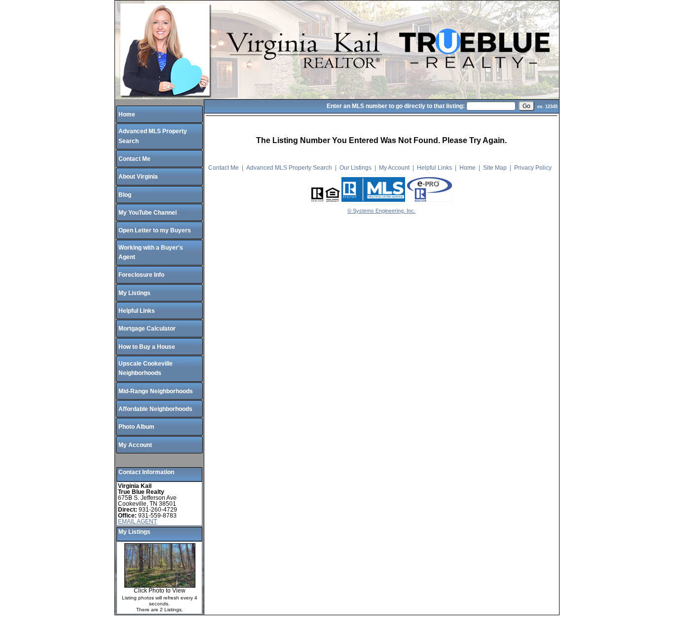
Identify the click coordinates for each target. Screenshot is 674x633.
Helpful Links (136, 310)
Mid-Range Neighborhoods (155, 391)
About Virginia (138, 176)
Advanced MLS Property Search (289, 167)
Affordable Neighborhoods (155, 409)
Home (126, 114)
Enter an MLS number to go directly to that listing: (396, 106)
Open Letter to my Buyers (154, 230)
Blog (124, 194)
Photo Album (136, 426)
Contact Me (134, 158)
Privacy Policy (533, 167)
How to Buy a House (146, 346)
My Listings (134, 293)
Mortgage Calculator (147, 328)
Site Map (495, 167)
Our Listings (355, 167)
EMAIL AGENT (137, 521)
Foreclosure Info (141, 274)
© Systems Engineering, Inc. (381, 211)
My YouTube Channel (147, 212)
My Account (135, 445)
